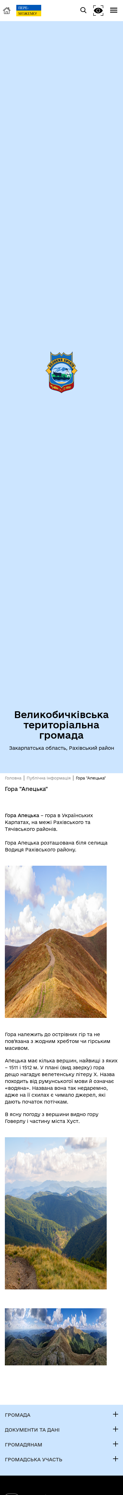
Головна (13, 778)
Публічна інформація (49, 778)
